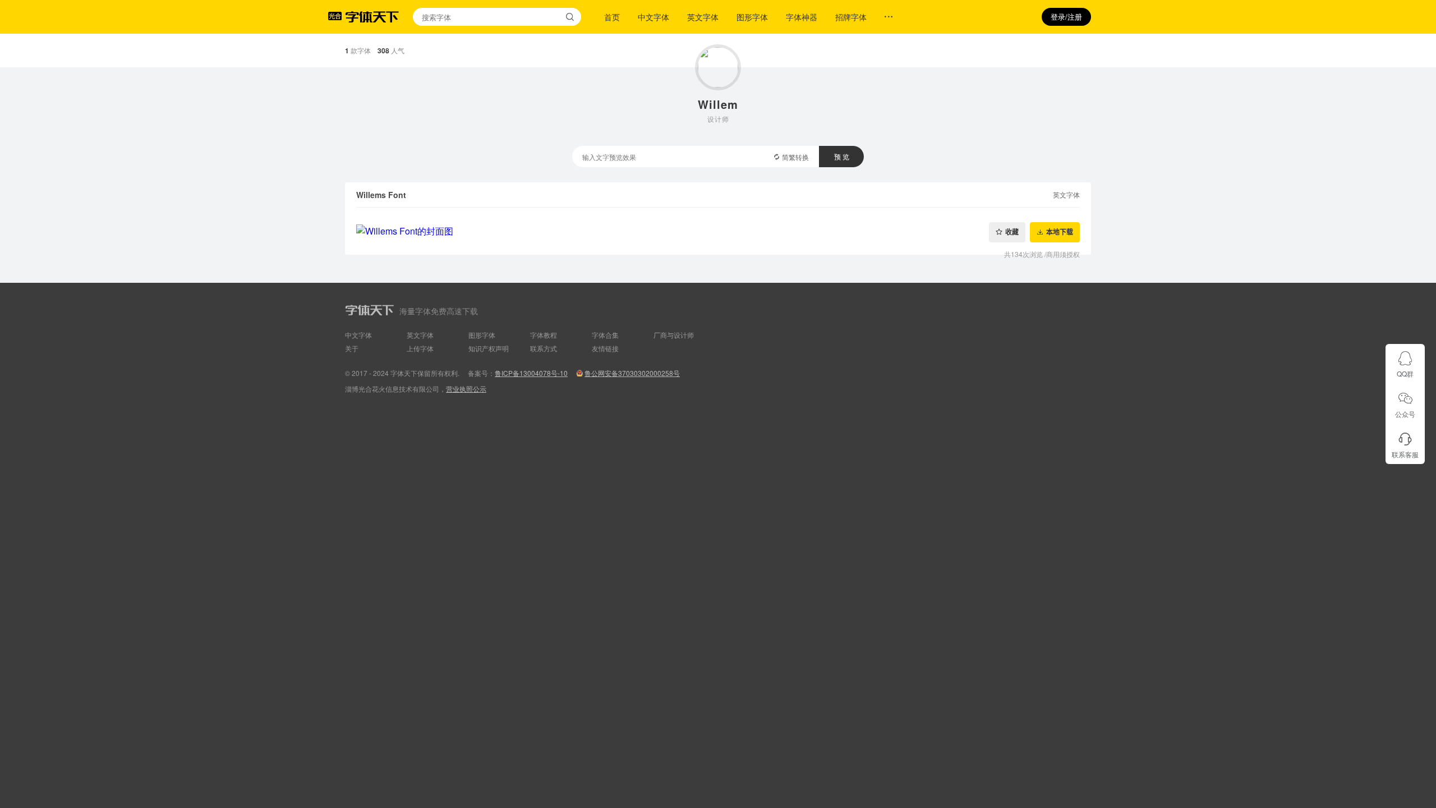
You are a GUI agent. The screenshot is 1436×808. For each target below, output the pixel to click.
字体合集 (605, 334)
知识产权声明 (488, 348)
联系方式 (543, 348)
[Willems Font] (718, 231)
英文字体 (703, 16)
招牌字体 (851, 16)
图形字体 (752, 16)
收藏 (1012, 232)
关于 (351, 348)
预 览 (841, 156)
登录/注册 (1066, 16)
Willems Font (381, 194)
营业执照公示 (466, 388)
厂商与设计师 (673, 334)
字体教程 (543, 334)
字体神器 (801, 16)
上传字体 (420, 348)
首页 (612, 16)
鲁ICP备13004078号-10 (531, 373)
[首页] (372, 17)
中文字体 (653, 16)
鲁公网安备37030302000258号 (632, 373)
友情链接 (605, 348)
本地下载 (1059, 232)
